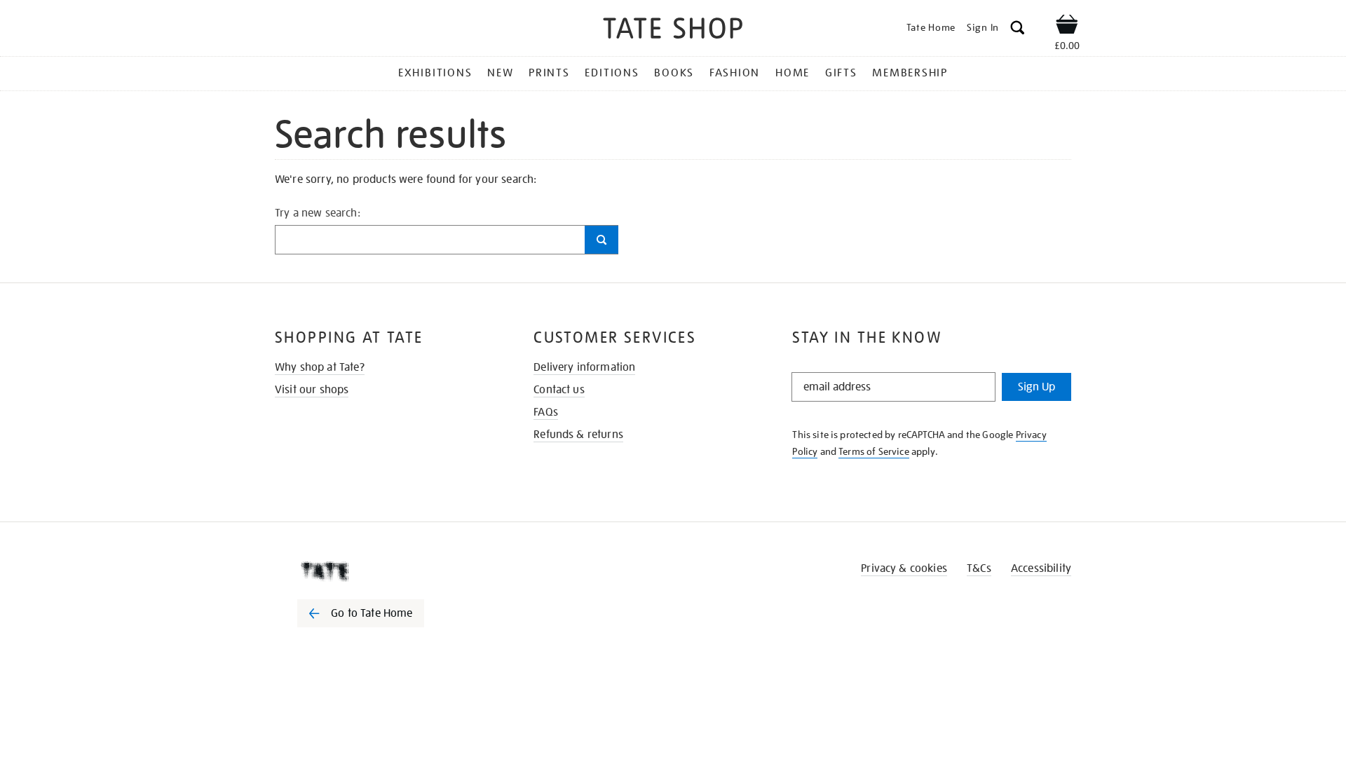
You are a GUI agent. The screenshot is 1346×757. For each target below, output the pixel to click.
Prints (549, 73)
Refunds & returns (578, 435)
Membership (910, 73)
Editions (612, 73)
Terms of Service (873, 451)
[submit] (601, 240)
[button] (1018, 30)
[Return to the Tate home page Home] (673, 30)
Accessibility (1041, 568)
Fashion (734, 73)
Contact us (559, 390)
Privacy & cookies (904, 568)
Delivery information (584, 367)
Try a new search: (317, 213)
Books (674, 73)
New (500, 73)
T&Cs (979, 568)
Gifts (841, 73)
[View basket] (1067, 27)
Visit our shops (311, 390)
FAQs (545, 412)
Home (792, 73)
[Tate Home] (385, 571)
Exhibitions (435, 73)
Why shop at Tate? (320, 367)
